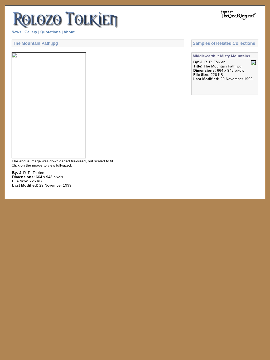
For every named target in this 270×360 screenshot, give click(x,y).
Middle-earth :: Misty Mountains (221, 56)
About (69, 32)
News (16, 32)
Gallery (31, 32)
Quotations (50, 32)
